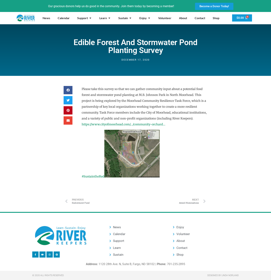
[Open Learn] (109, 18)
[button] (68, 90)
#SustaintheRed (93, 176)
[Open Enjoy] (149, 18)
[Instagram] (49, 254)
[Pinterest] (57, 254)
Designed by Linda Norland (223, 275)
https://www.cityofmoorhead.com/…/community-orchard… (123, 124)
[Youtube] (42, 254)
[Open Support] (90, 18)
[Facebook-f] (35, 254)
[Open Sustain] (130, 18)
